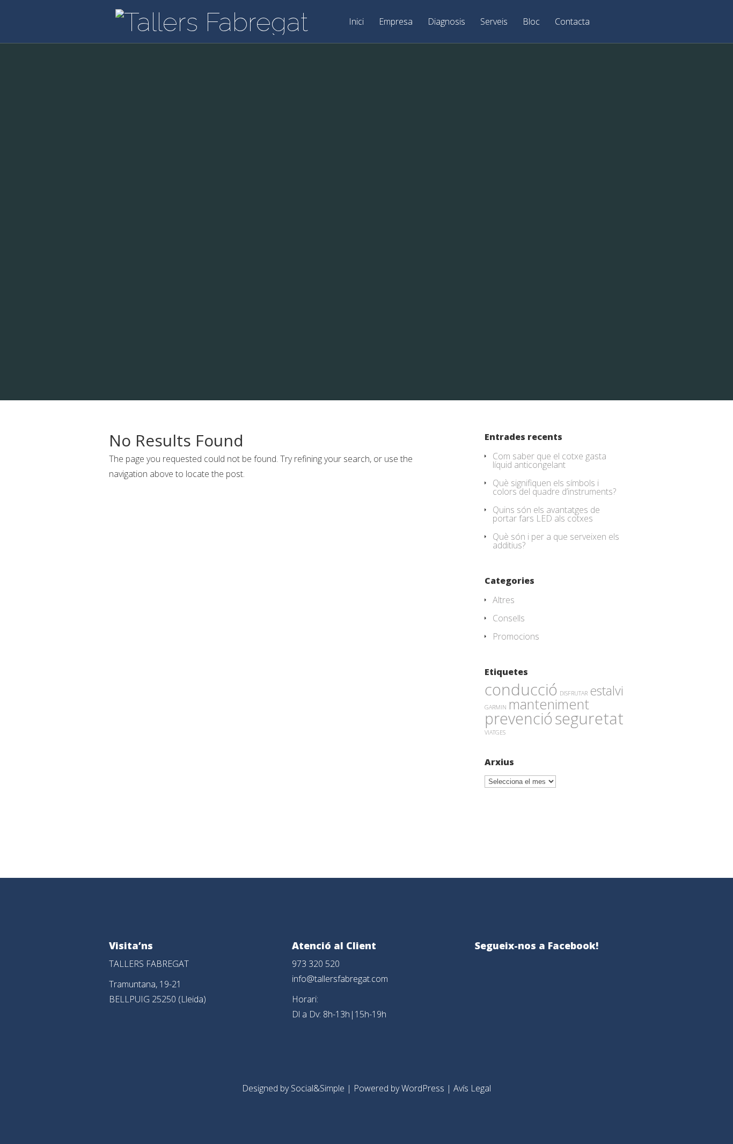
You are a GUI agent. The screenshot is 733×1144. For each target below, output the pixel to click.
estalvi (607, 690)
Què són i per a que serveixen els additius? (556, 541)
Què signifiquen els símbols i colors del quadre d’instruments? (554, 487)
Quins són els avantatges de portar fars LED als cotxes (546, 514)
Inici (356, 22)
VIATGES (495, 732)
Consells (509, 618)
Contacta (572, 22)
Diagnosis (446, 22)
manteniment (549, 704)
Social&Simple (317, 1088)
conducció (521, 689)
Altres (504, 600)
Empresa (396, 22)
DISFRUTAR (574, 693)
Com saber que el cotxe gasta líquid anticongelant (549, 460)
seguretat (589, 718)
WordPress (422, 1088)
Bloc (531, 22)
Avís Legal (472, 1088)
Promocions (516, 636)
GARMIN (496, 707)
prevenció (519, 718)
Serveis (494, 22)
